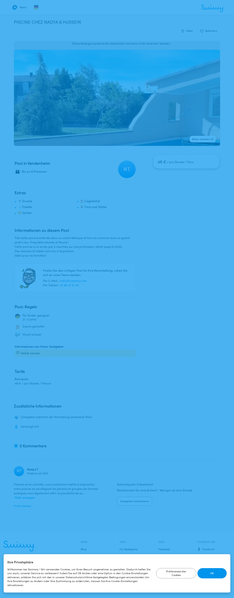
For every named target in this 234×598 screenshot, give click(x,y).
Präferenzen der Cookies (176, 573)
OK (212, 573)
